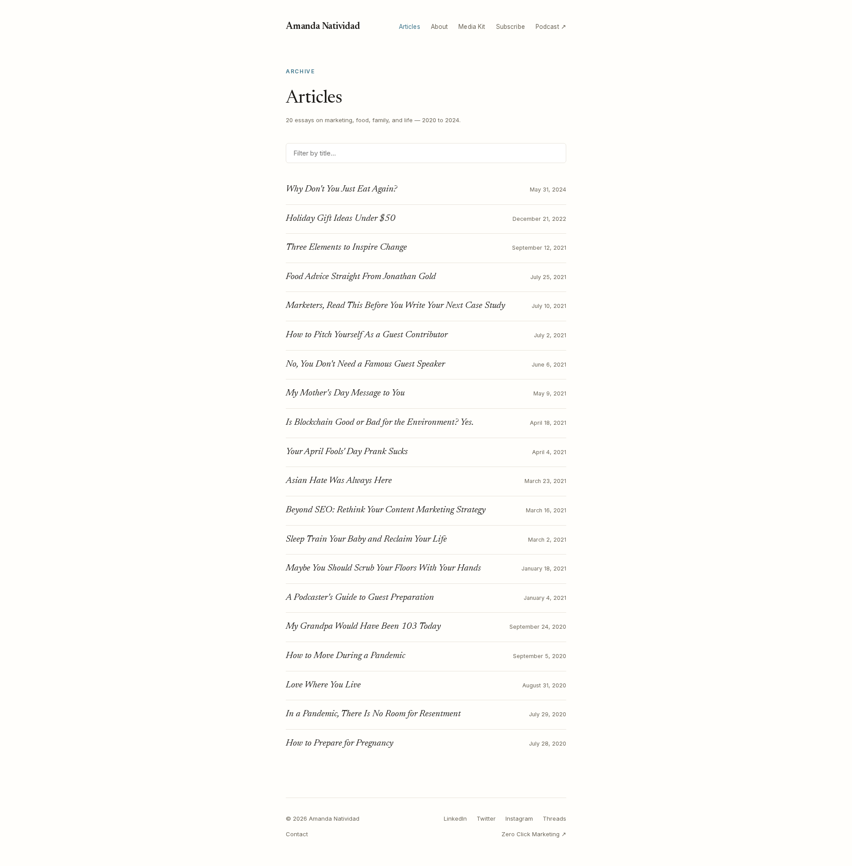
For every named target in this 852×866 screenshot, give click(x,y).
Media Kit (471, 26)
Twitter (486, 818)
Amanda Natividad (323, 27)
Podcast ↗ (551, 26)
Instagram (519, 818)
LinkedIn (455, 818)
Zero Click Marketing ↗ (533, 834)
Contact (297, 834)
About (439, 26)
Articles (409, 26)
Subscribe (510, 26)
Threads (554, 818)
